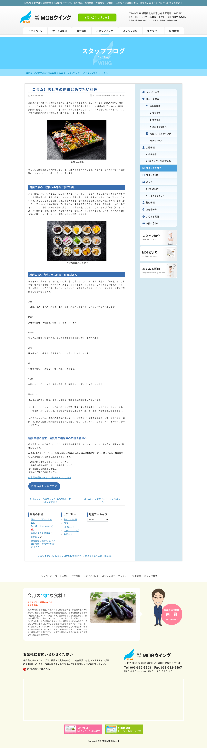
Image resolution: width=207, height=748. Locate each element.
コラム (67, 523)
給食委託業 (155, 106)
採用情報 (174, 31)
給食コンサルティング (160, 133)
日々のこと (69, 527)
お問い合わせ (152, 223)
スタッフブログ (104, 31)
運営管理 (156, 113)
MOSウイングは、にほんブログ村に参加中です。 (76, 556)
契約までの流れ (159, 127)
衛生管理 (156, 120)
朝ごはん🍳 (36, 537)
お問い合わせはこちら (97, 17)
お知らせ (68, 534)
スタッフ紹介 (130, 31)
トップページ (35, 31)
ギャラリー (153, 31)
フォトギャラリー (156, 196)
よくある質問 (152, 216)
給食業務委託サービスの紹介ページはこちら (49, 477)
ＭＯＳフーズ (156, 140)
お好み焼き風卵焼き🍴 (42, 533)
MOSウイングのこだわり (159, 161)
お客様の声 (151, 209)
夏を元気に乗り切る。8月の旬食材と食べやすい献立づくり (43, 544)
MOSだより (153, 189)
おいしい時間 (70, 519)
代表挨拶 (152, 154)
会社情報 (81, 31)
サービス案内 (59, 31)
